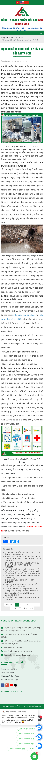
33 (20, 608)
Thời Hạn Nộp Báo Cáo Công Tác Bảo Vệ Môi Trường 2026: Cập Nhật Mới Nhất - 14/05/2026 (21, 590)
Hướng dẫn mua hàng (9, 669)
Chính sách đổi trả (7, 672)
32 (16, 608)
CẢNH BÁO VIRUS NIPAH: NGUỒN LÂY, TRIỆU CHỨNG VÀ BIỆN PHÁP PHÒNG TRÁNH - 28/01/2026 (22, 565)
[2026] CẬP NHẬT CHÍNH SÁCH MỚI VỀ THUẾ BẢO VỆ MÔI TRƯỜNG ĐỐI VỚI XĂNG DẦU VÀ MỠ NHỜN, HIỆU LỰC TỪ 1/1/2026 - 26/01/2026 (22, 571)
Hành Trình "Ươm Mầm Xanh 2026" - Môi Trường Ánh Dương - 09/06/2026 (22, 553)
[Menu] (3, 33)
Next (25, 608)
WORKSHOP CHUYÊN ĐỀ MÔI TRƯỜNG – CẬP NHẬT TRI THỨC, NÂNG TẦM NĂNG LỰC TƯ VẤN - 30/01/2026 (23, 559)
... (11, 608)
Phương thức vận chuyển (10, 679)
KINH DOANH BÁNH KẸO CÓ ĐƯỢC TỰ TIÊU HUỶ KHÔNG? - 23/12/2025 (21, 585)
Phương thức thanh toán (10, 676)
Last (31, 608)
